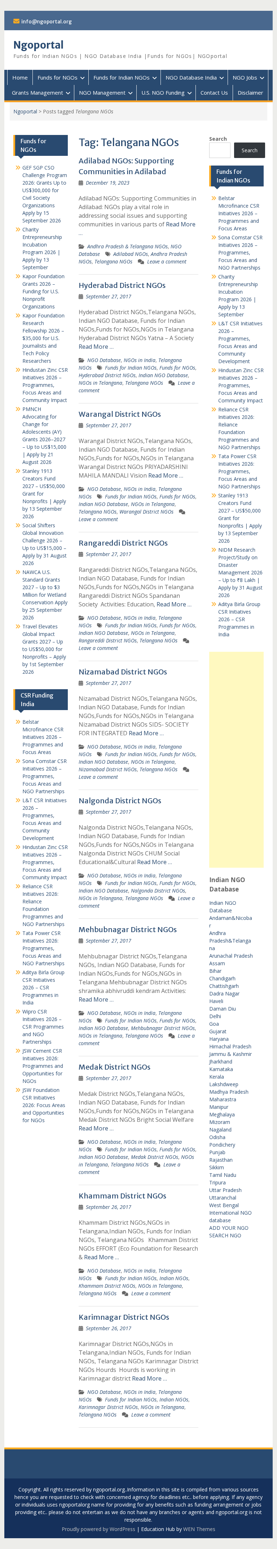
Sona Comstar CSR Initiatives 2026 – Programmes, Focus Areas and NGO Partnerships (240, 252)
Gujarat (218, 1031)
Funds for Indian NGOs (121, 77)
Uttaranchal (222, 1197)
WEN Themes (199, 1529)
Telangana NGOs (113, 261)
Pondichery (222, 1144)
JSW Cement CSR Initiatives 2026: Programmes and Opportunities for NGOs (42, 1065)
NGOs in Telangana (100, 382)
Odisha (217, 1137)
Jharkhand (220, 1061)
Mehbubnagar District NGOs (128, 929)
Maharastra (222, 1099)
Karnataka (221, 1069)
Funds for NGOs (58, 77)
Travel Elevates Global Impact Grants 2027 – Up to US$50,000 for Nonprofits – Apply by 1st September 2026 (44, 649)
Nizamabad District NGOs (123, 671)
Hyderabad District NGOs (122, 285)
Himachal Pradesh (230, 1046)
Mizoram (219, 1122)
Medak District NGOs (114, 1066)
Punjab (217, 1152)
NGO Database (104, 360)
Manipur (218, 1106)
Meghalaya (222, 1114)
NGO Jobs (245, 77)
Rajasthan (221, 1159)
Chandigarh (222, 978)
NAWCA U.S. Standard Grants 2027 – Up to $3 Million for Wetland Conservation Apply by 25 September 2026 (44, 595)
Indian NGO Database (163, 375)
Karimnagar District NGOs (124, 1317)
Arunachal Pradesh (231, 955)
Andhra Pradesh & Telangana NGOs (127, 246)
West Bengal (224, 1205)
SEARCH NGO (225, 1235)
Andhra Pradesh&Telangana (230, 941)
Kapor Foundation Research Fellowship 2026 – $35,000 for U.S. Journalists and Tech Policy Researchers (43, 338)
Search (218, 138)
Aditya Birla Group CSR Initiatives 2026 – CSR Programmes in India (239, 619)
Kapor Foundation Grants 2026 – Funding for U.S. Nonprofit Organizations (43, 291)
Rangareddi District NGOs (123, 542)
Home (20, 77)
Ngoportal (38, 45)
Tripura (217, 1182)
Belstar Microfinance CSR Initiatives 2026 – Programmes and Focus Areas (238, 213)
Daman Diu (222, 1008)
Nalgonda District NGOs (120, 800)
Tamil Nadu (222, 1174)
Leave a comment (166, 261)
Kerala (216, 1076)
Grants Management (37, 92)
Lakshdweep (223, 1084)
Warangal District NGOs (120, 414)
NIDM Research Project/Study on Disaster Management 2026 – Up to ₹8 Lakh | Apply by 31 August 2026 (240, 572)
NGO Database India (191, 77)
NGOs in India (139, 360)
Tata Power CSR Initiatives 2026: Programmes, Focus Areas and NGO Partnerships (239, 471)
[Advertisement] (236, 760)
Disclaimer (250, 92)
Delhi (215, 1016)
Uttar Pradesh (225, 1190)
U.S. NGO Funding (163, 92)
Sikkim (216, 1167)
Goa (214, 1023)
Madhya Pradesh (229, 1091)
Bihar (215, 970)
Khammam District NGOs (122, 1195)
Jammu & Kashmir (230, 1054)
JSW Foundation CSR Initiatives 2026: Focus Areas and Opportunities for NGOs (43, 1105)
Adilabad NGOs (130, 253)
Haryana (219, 1038)
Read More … (96, 347)
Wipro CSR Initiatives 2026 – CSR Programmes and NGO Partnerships (43, 1026)
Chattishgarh (224, 986)
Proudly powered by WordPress (98, 1529)
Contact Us (214, 92)
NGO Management (102, 92)
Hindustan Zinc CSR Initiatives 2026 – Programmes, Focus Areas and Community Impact (241, 385)
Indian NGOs (173, 1278)
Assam (217, 963)
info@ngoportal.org (46, 21)
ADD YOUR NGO (229, 1227)
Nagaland (220, 1129)
